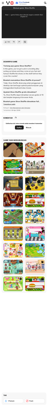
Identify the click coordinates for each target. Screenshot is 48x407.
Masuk (28, 128)
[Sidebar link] (3, 3)
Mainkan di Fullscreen (24, 33)
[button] (9, 104)
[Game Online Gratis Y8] (10, 3)
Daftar (19, 128)
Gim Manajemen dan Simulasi (20, 108)
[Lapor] (19, 42)
